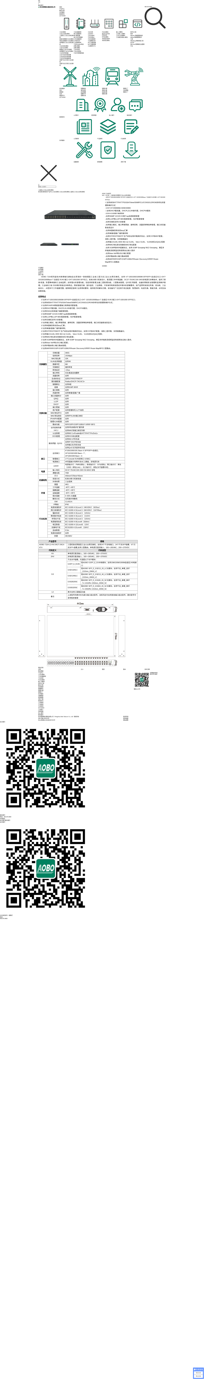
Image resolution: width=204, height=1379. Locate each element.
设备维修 (40, 695)
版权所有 (76, 716)
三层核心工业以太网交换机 (77, 192)
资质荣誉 (40, 711)
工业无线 (40, 678)
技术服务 (62, 12)
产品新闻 (40, 704)
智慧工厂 (40, 692)
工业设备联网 (42, 676)
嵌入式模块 (41, 681)
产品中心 (62, 9)
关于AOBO (62, 16)
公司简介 (40, 709)
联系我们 (40, 715)
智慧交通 (40, 690)
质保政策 (40, 697)
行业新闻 (40, 706)
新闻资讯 (62, 14)
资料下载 (40, 699)
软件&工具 (41, 683)
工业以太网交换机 (64, 192)
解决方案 (62, 10)
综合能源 (40, 687)
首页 (60, 7)
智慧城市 (40, 688)
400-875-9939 (3, 918)
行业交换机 (41, 680)
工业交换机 (56, 192)
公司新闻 (40, 702)
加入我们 (40, 713)
